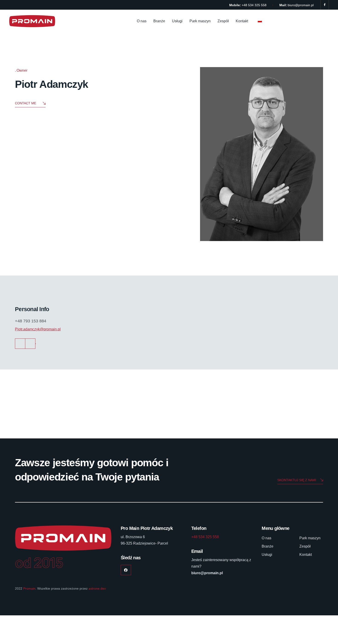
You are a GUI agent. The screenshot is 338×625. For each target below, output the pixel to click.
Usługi (177, 21)
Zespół (223, 21)
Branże (159, 21)
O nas (141, 21)
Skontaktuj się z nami (296, 480)
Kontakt (242, 21)
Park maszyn (200, 21)
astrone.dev (97, 588)
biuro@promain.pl (301, 5)
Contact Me (25, 103)
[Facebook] (325, 5)
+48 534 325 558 (254, 5)
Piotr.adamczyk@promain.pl (38, 329)
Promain (29, 588)
